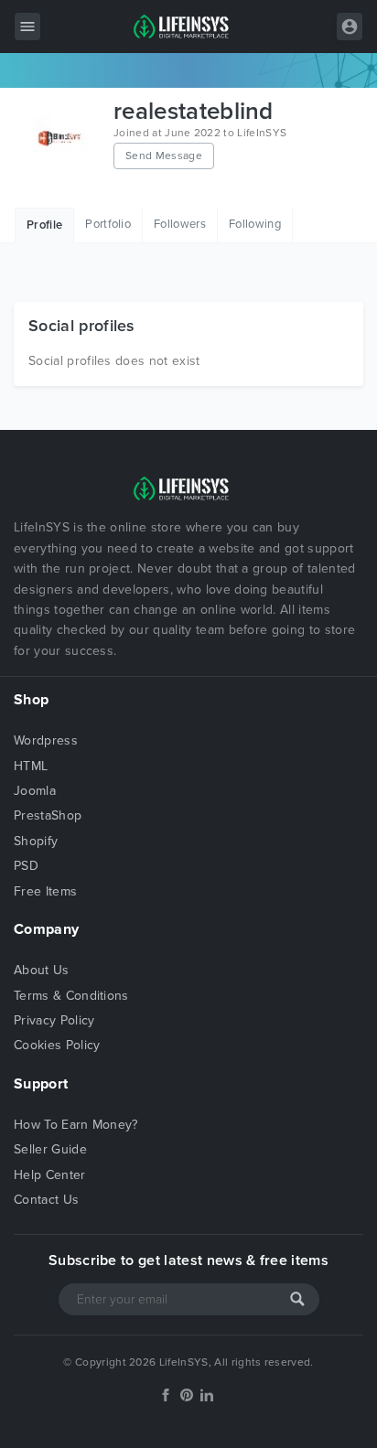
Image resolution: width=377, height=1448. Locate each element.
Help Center (50, 1175)
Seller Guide (50, 1149)
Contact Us (46, 1199)
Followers (180, 224)
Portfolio (108, 224)
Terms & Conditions (71, 995)
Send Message (163, 155)
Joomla (35, 791)
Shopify (36, 841)
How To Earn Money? (76, 1124)
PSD (26, 866)
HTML (31, 766)
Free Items (45, 891)
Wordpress (46, 740)
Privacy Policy (54, 1020)
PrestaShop (47, 815)
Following (255, 224)
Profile (44, 225)
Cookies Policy (57, 1045)
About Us (42, 970)
